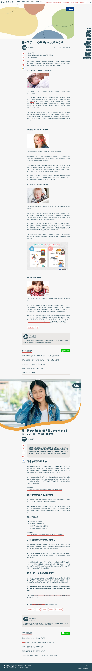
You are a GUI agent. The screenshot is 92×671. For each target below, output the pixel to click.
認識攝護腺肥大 (51, 2)
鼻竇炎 (31, 102)
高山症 (88, 50)
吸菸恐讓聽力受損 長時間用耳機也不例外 (33, 651)
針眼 (89, 39)
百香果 (88, 36)
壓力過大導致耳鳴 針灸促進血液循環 (32, 647)
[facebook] (84, 666)
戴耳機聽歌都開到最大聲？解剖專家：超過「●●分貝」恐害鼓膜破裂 (40, 356)
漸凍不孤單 (85, 2)
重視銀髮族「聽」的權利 (28, 372)
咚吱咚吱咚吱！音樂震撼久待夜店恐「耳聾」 (34, 364)
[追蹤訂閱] (23, 68)
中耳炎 (88, 47)
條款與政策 (85, 668)
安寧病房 (88, 55)
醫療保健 (31, 609)
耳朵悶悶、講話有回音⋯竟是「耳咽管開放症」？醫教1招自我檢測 (44, 490)
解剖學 (51, 609)
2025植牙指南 (77, 2)
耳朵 (39, 609)
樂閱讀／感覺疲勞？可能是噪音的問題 (32, 368)
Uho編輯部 (31, 47)
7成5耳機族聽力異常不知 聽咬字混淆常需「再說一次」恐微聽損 (39, 655)
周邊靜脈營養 (87, 58)
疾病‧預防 (31, 327)
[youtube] (87, 666)
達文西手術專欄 (68, 2)
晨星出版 (59, 609)
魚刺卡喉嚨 (87, 44)
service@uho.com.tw (24, 667)
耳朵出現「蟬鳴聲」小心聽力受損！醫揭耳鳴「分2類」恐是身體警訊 (45, 535)
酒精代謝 (88, 52)
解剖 (45, 609)
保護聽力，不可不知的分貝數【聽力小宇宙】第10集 (38, 642)
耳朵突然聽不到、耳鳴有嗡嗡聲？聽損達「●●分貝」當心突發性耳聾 (40, 360)
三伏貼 (88, 41)
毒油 (89, 30)
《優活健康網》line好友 (38, 604)
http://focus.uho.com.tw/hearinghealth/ (39, 322)
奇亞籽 (88, 33)
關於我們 (80, 668)
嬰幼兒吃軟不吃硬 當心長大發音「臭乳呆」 (34, 638)
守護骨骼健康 (60, 2)
